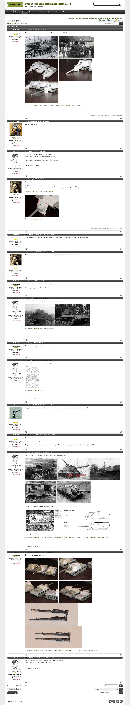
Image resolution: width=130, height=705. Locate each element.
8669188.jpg (68, 105)
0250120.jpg (79, 105)
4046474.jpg (36, 105)
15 (53, 657)
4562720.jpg (68, 537)
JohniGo (15, 151)
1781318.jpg (36, 650)
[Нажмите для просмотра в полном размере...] (41, 57)
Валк (31, 534)
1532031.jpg (36, 328)
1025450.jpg (58, 105)
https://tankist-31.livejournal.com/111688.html (39, 191)
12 (54, 435)
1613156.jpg (47, 105)
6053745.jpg (79, 650)
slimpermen (15, 121)
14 (53, 552)
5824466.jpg (90, 537)
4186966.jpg (58, 650)
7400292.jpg (47, 537)
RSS (121, 18)
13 (51, 452)
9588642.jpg (68, 650)
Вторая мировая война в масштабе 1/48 (48, 3)
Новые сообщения (88, 18)
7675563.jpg (47, 650)
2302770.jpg (47, 328)
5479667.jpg (36, 537)
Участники (98, 18)
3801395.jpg (58, 537)
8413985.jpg (79, 537)
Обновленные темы (75, 18)
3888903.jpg (101, 537)
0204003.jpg (36, 390)
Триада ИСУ (23, 23)
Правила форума (108, 18)
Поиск (117, 18)
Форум (9, 23)
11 (51, 405)
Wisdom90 (16, 30)
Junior (16, 405)
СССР (17, 23)
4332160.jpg (90, 650)
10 (50, 360)
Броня (13, 23)
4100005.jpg (36, 219)
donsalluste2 (15, 179)
